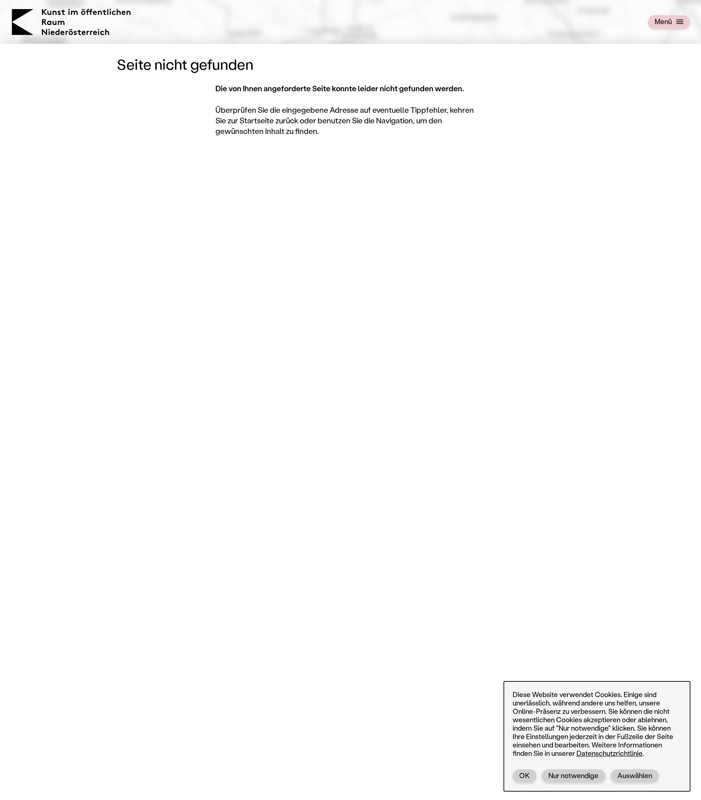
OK (524, 775)
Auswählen (634, 775)
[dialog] (597, 736)
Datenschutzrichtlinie (609, 753)
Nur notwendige (573, 775)
